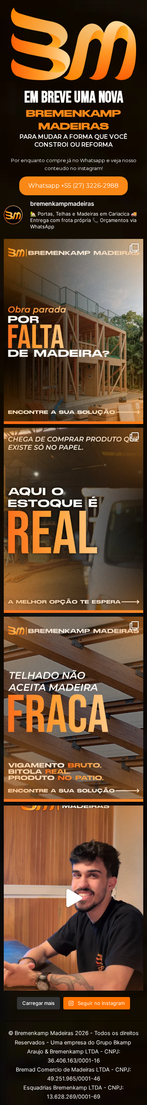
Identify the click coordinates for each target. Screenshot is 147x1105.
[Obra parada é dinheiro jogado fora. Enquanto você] (73, 331)
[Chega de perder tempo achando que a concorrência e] (73, 898)
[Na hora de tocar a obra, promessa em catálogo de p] (73, 520)
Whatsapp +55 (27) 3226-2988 (73, 185)
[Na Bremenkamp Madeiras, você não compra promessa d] (73, 709)
